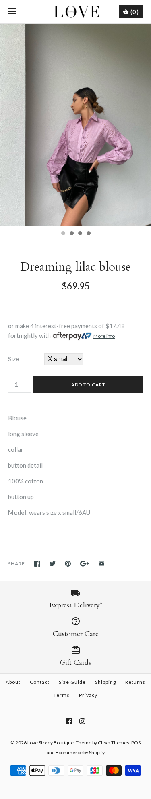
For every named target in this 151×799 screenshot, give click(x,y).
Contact (40, 682)
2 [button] (71, 234)
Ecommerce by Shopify (80, 752)
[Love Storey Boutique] (75, 11)
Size (13, 359)
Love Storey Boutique (50, 743)
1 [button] (63, 234)
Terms (62, 695)
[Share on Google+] (84, 564)
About (13, 682)
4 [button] (88, 234)
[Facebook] (69, 721)
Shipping (105, 682)
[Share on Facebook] (37, 564)
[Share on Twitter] (53, 564)
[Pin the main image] (68, 564)
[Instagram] (82, 721)
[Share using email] (102, 564)
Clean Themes (113, 743)
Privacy (88, 695)
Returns (135, 682)
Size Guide (72, 682)
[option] (75, 125)
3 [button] (80, 234)
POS (136, 743)
